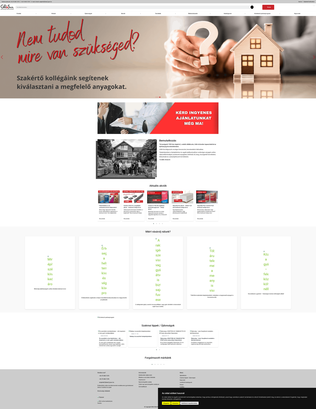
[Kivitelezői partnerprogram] (106, 317)
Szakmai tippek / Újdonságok (187, 378)
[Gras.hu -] (7, 7)
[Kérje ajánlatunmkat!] (158, 118)
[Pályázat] (117, 397)
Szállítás (182, 387)
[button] (314, 57)
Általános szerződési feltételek (147, 377)
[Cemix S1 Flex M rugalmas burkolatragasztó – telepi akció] (138, 196)
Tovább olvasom (164, 159)
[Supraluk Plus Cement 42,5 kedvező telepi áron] (187, 196)
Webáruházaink (193, 13)
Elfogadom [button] (166, 403)
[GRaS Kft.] (127, 158)
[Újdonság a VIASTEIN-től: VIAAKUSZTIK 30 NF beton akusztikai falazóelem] (173, 332)
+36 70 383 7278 (25, 1)
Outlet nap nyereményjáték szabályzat (149, 384)
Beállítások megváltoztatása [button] (189, 403)
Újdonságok (88, 13)
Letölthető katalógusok (186, 382)
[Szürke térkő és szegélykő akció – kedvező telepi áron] (113, 196)
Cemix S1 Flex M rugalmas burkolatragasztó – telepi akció (136, 207)
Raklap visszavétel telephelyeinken (141, 336)
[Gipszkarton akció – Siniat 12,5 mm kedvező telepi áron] (162, 196)
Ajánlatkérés (183, 375)
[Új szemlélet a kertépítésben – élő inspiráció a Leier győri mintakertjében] (112, 332)
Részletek (107, 219)
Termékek (158, 13)
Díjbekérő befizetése (309, 1)
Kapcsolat (297, 13)
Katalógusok (227, 13)
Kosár (269, 7)
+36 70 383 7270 (104, 376)
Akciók (123, 13)
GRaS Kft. (156, 407)
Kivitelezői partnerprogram (262, 13)
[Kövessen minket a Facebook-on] (98, 393)
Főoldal (19, 13)
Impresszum (142, 379)
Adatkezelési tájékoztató (145, 375)
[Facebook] (255, 7)
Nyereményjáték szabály (145, 382)
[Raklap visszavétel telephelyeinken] (142, 331)
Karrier (300, 1)
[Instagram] (259, 7)
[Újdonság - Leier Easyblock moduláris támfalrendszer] (204, 332)
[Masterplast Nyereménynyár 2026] (211, 196)
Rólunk (54, 13)
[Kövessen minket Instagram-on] (103, 393)
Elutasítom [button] (175, 403)
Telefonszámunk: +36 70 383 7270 (10, 1)
